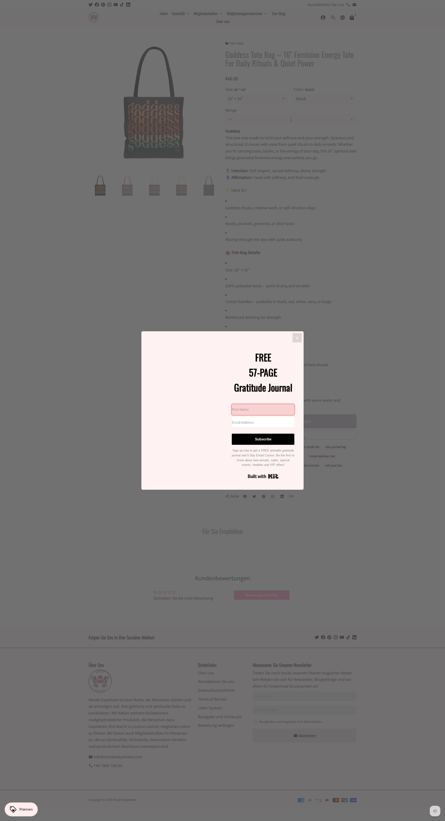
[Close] (297, 337)
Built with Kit (263, 476)
